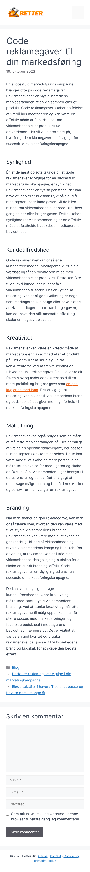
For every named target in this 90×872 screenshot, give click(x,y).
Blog (15, 667)
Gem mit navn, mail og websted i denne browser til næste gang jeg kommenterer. (45, 816)
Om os (43, 856)
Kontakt (55, 856)
